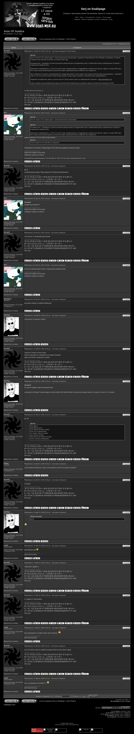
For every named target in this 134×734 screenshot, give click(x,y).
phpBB (63, 724)
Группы (98, 17)
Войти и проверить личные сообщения (94, 19)
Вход (110, 19)
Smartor (71, 723)
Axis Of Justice (14, 31)
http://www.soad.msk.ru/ (34, 91)
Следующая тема (123, 44)
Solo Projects (71, 39)
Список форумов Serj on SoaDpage (52, 39)
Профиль (77, 19)
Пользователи (90, 17)
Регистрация (107, 17)
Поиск (82, 17)
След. (20, 33)
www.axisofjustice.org (105, 79)
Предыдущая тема (109, 44)
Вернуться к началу (11, 108)
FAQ (76, 17)
